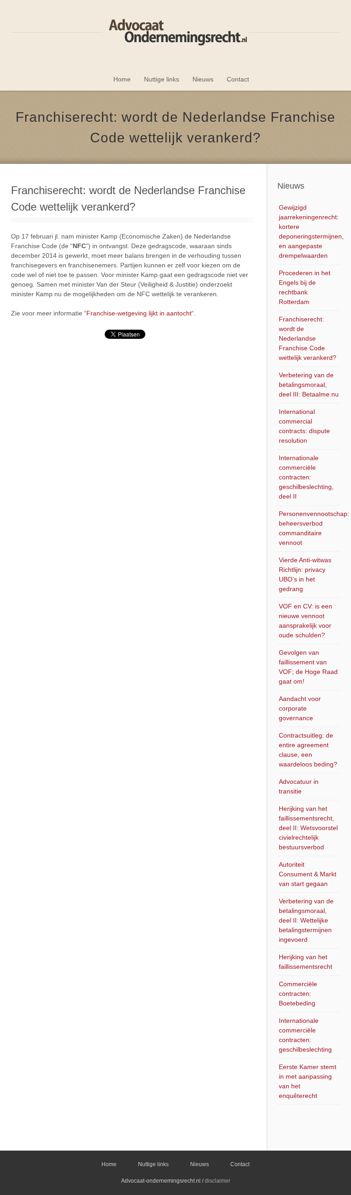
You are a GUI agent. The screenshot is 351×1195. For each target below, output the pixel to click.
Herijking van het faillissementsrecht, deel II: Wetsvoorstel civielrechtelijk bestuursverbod (308, 828)
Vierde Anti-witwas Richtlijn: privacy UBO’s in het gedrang (305, 574)
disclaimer (217, 1181)
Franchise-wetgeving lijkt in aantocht (138, 313)
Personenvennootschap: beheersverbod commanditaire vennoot (309, 528)
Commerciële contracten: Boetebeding (298, 993)
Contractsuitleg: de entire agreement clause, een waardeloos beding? (308, 750)
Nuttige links (161, 79)
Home (122, 79)
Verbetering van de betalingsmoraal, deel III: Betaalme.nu (309, 384)
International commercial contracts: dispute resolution (304, 426)
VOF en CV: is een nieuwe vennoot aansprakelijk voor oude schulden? (305, 621)
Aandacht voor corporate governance (300, 708)
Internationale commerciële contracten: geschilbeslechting (305, 1035)
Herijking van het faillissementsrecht (305, 961)
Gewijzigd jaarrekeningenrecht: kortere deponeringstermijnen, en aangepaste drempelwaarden (309, 231)
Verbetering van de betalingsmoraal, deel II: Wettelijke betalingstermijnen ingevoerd (306, 920)
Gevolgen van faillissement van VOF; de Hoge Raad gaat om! (308, 667)
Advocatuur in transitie (299, 786)
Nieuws (202, 79)
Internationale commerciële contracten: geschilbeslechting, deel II (306, 477)
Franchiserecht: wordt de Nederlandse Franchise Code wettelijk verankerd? (307, 338)
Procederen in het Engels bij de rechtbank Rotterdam (304, 287)
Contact (238, 79)
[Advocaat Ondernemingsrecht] (175, 32)
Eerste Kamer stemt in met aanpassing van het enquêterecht (307, 1081)
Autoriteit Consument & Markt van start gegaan (307, 874)
